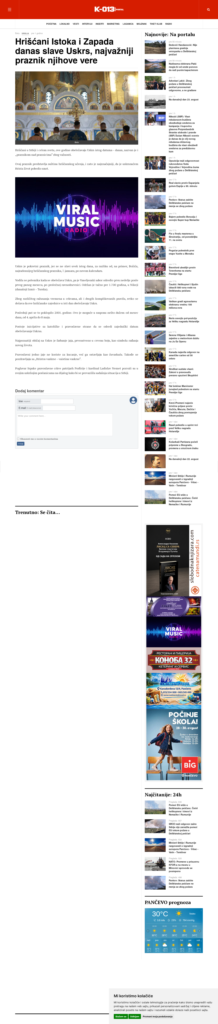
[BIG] (173, 744)
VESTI (76, 23)
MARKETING (113, 23)
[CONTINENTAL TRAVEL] (173, 690)
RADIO (168, 23)
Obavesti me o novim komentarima (39, 439)
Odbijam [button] (134, 1016)
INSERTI (100, 23)
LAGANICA (128, 23)
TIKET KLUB (156, 23)
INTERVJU (87, 23)
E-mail (30, 408)
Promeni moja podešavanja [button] (158, 1016)
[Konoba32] (173, 659)
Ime (24, 401)
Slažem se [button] (120, 1016)
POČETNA (51, 23)
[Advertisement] (76, 477)
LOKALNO (65, 23)
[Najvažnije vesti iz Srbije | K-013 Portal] (109, 9)
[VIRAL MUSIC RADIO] (173, 631)
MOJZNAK (142, 23)
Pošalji (20, 444)
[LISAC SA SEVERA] (76, 217)
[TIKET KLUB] (173, 606)
